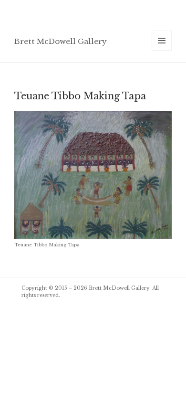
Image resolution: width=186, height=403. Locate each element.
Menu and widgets (162, 50)
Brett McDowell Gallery (60, 41)
